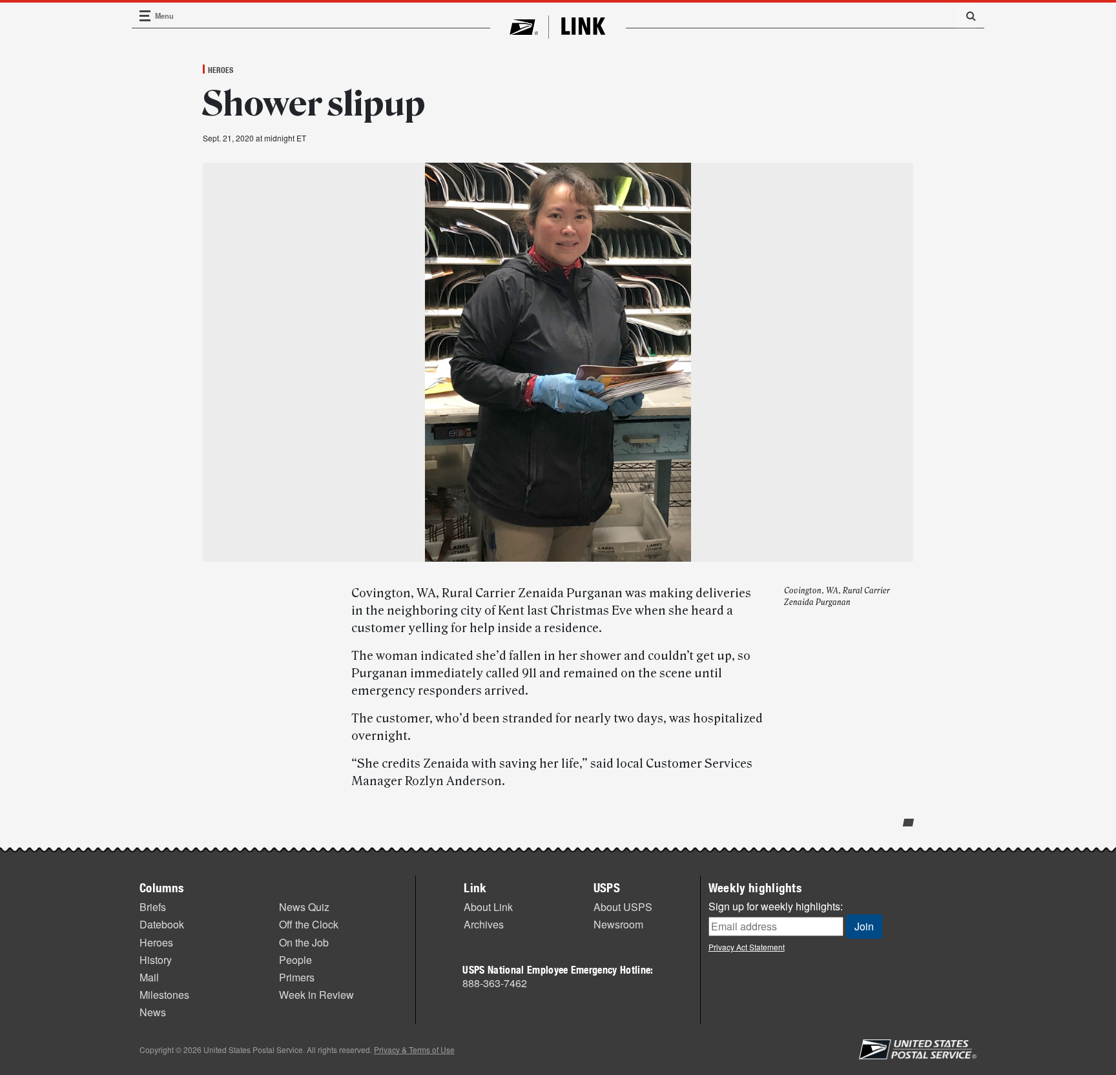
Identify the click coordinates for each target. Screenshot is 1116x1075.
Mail (149, 977)
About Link (488, 906)
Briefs (153, 906)
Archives (484, 924)
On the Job (304, 942)
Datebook (162, 924)
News (153, 1012)
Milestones (164, 994)
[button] (966, 15)
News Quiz (304, 906)
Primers (297, 977)
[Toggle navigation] (145, 15)
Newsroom (618, 924)
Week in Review (316, 994)
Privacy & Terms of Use (414, 1049)
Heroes (220, 70)
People (295, 959)
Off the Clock (308, 924)
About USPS (623, 906)
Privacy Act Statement (746, 946)
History (156, 959)
